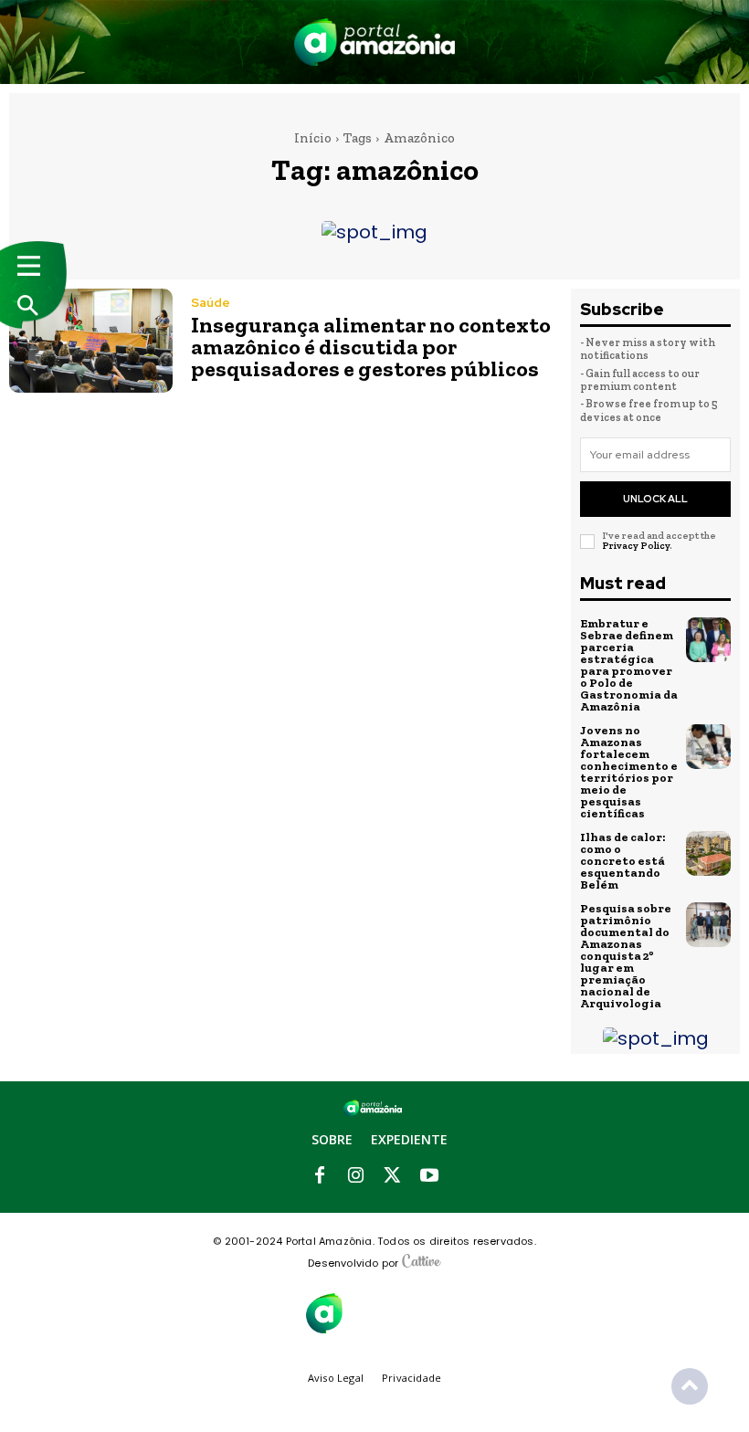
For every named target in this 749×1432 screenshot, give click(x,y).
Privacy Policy (636, 546)
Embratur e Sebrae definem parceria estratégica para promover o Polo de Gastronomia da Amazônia (629, 664)
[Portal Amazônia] (375, 42)
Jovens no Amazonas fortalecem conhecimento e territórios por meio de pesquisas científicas (629, 771)
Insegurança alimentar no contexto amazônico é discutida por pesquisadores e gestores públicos (371, 346)
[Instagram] (356, 1176)
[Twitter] (392, 1176)
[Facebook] (319, 1176)
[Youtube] (429, 1176)
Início (313, 138)
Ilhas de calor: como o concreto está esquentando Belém (622, 860)
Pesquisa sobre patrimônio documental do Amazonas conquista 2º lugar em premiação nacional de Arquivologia (625, 955)
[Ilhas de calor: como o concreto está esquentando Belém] (709, 854)
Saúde (210, 303)
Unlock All (655, 498)
